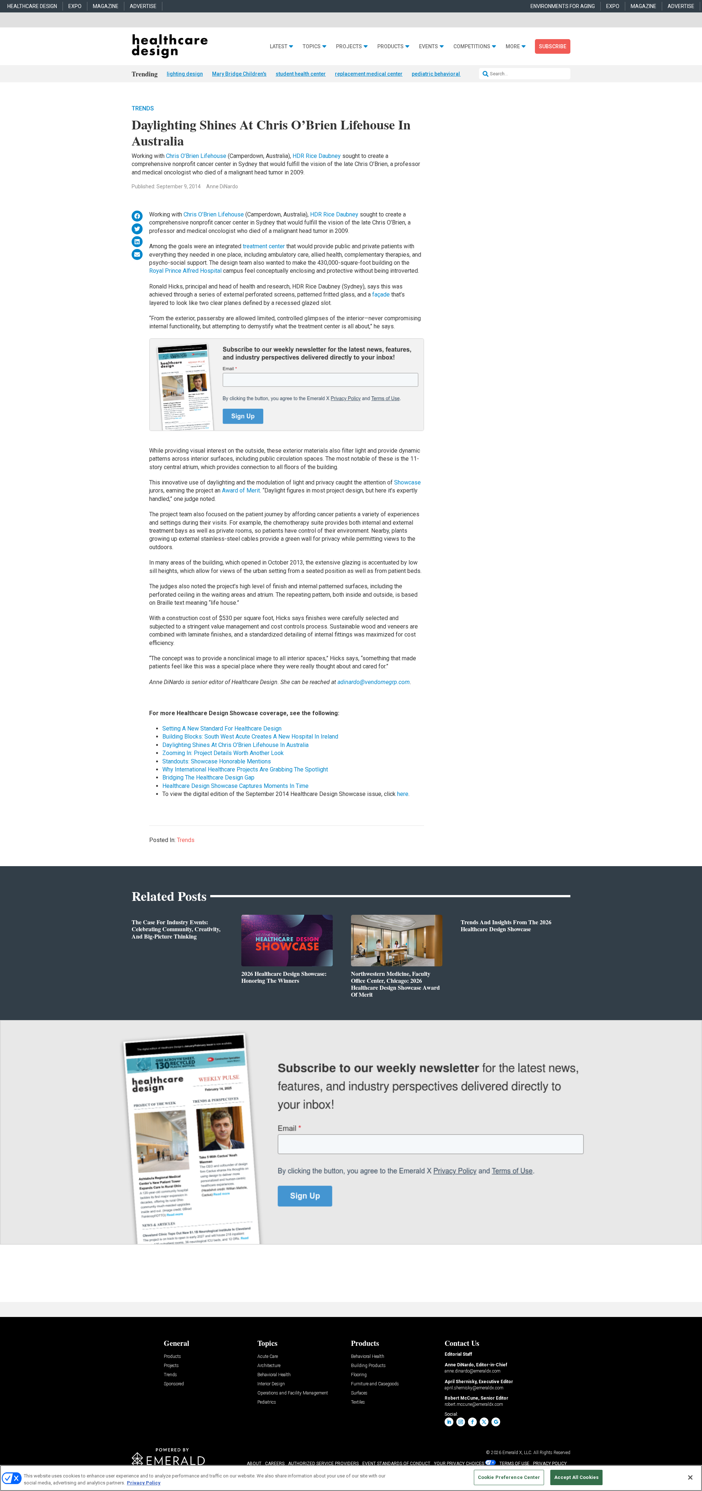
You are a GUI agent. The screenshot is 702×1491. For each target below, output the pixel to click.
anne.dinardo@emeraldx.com (473, 1371)
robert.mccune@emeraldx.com (474, 1404)
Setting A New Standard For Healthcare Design (222, 728)
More (513, 46)
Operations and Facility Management (292, 1393)
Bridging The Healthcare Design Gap (208, 777)
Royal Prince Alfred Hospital (185, 270)
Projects (349, 46)
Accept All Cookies (576, 1477)
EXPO (75, 6)
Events (428, 46)
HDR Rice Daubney (316, 155)
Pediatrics (266, 1402)
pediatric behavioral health (444, 74)
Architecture (268, 1365)
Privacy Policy (144, 1483)
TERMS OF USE (514, 1463)
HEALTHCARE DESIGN (32, 6)
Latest (278, 46)
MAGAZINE (105, 6)
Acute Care (267, 1356)
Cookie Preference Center (509, 1477)
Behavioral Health (274, 1375)
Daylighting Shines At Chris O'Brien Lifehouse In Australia (235, 744)
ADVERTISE (143, 6)
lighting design (185, 74)
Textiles (358, 1402)
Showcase (407, 482)
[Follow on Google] (495, 1422)
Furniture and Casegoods (375, 1384)
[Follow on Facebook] (472, 1422)
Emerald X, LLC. (517, 1452)
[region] (351, 1478)
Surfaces (359, 1393)
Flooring (359, 1375)
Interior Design (271, 1384)
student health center (301, 74)
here (402, 793)
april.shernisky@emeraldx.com (474, 1387)
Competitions (471, 46)
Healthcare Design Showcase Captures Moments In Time (235, 785)
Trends (143, 108)
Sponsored (174, 1384)
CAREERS (274, 1463)
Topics (312, 46)
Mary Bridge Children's (239, 74)
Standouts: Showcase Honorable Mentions (216, 761)
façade (381, 294)
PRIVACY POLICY (550, 1463)
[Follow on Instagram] (460, 1422)
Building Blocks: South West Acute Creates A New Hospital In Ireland (250, 736)
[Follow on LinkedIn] (449, 1422)
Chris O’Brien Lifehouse (197, 155)
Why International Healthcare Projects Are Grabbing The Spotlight (245, 769)
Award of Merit (241, 490)
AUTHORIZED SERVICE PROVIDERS (323, 1463)
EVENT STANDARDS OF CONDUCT (396, 1463)
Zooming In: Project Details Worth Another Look (223, 753)
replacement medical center (369, 74)
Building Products (368, 1365)
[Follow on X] (484, 1422)
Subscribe (552, 46)
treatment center (264, 246)
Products (390, 46)
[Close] (690, 1477)
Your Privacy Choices (459, 1463)
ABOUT (254, 1463)
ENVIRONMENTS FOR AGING (563, 6)
